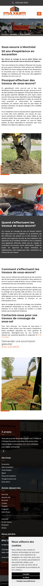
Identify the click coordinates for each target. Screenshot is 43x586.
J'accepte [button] (25, 574)
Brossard (5, 500)
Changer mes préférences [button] (25, 581)
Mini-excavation (7, 467)
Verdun (4, 528)
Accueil (5, 34)
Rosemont (5, 525)
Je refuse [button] (26, 577)
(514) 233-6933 (21, 3)
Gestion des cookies (6, 583)
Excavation (5, 464)
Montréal (5, 519)
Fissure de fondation (9, 476)
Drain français (6, 470)
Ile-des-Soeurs (7, 522)
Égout (4, 473)
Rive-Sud (5, 494)
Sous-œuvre (6, 482)
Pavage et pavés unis (9, 479)
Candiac (4, 503)
